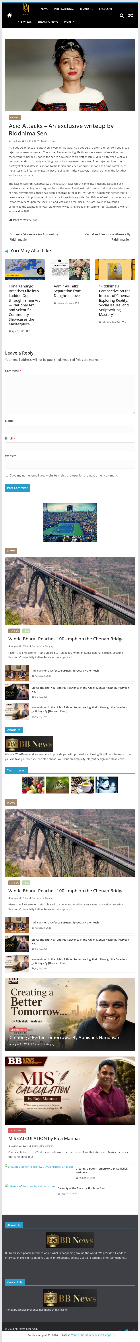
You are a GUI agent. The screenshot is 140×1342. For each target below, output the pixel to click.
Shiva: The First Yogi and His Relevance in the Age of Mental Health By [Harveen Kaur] (80, 689)
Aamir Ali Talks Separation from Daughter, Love (67, 291)
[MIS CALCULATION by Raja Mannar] (70, 1091)
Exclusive (105, 9)
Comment (13, 371)
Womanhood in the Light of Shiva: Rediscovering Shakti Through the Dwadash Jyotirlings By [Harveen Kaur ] (79, 709)
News (44, 9)
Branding (86, 9)
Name (10, 421)
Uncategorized (18, 1030)
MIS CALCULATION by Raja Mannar (44, 1138)
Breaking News (48, 21)
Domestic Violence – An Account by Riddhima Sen (33, 237)
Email (10, 438)
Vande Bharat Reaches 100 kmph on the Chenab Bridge (66, 639)
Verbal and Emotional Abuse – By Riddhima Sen (108, 237)
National (14, 117)
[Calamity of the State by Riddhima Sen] (70, 980)
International (64, 9)
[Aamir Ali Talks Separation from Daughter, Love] (70, 262)
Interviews (24, 21)
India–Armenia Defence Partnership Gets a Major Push (65, 670)
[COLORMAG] (29, 738)
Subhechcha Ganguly (42, 646)
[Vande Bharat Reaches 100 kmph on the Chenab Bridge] (70, 591)
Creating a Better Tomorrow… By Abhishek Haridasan (102, 1170)
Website (10, 456)
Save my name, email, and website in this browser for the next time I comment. (64, 475)
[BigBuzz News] (9, 15)
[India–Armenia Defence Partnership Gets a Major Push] (17, 673)
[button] (73, 21)
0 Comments (49, 141)
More (67, 21)
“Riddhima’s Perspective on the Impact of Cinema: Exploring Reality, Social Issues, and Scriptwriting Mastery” (115, 300)
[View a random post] (130, 15)
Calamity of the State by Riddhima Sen (48, 1037)
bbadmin (16, 141)
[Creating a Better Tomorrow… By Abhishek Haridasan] (39, 1173)
